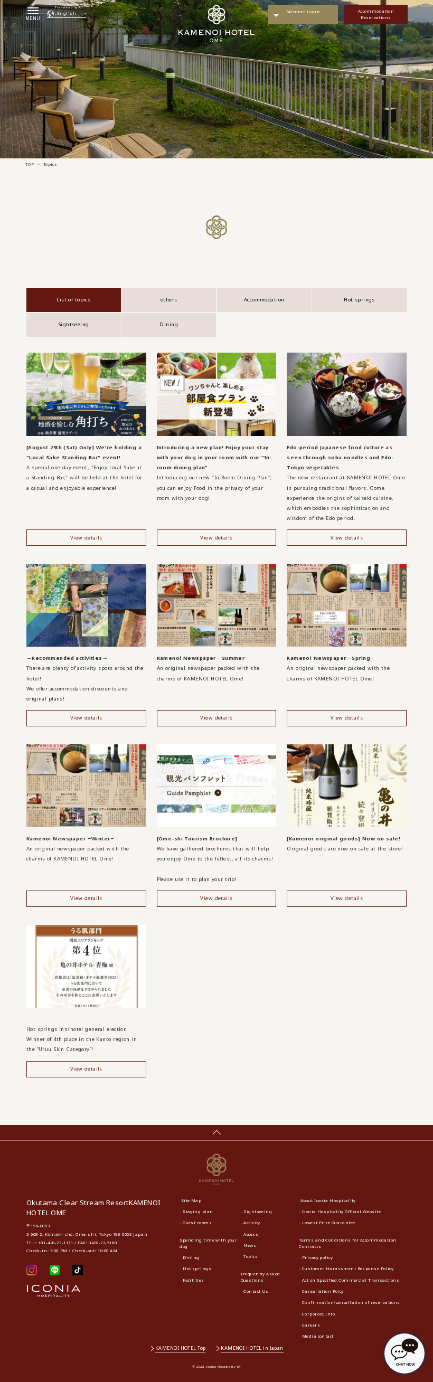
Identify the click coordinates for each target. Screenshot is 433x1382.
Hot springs (359, 299)
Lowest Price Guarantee (328, 1222)
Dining (168, 324)
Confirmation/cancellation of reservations (351, 1302)
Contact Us (255, 1291)
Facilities (193, 1280)
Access (250, 1234)
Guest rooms (197, 1222)
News (249, 1245)
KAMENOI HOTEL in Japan (252, 1348)
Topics (250, 1256)
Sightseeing (73, 324)
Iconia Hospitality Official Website (341, 1211)
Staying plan (198, 1211)
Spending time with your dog (208, 1243)
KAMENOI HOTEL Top (180, 1348)
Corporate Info (318, 1314)
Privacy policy (317, 1257)
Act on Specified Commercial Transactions (350, 1280)
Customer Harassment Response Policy (347, 1268)
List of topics (73, 299)
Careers (311, 1325)
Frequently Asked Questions (260, 1277)
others (169, 299)
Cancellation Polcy (323, 1291)
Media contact (318, 1336)
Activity (251, 1222)
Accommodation (264, 299)
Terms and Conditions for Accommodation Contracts (347, 1243)
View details (86, 537)
